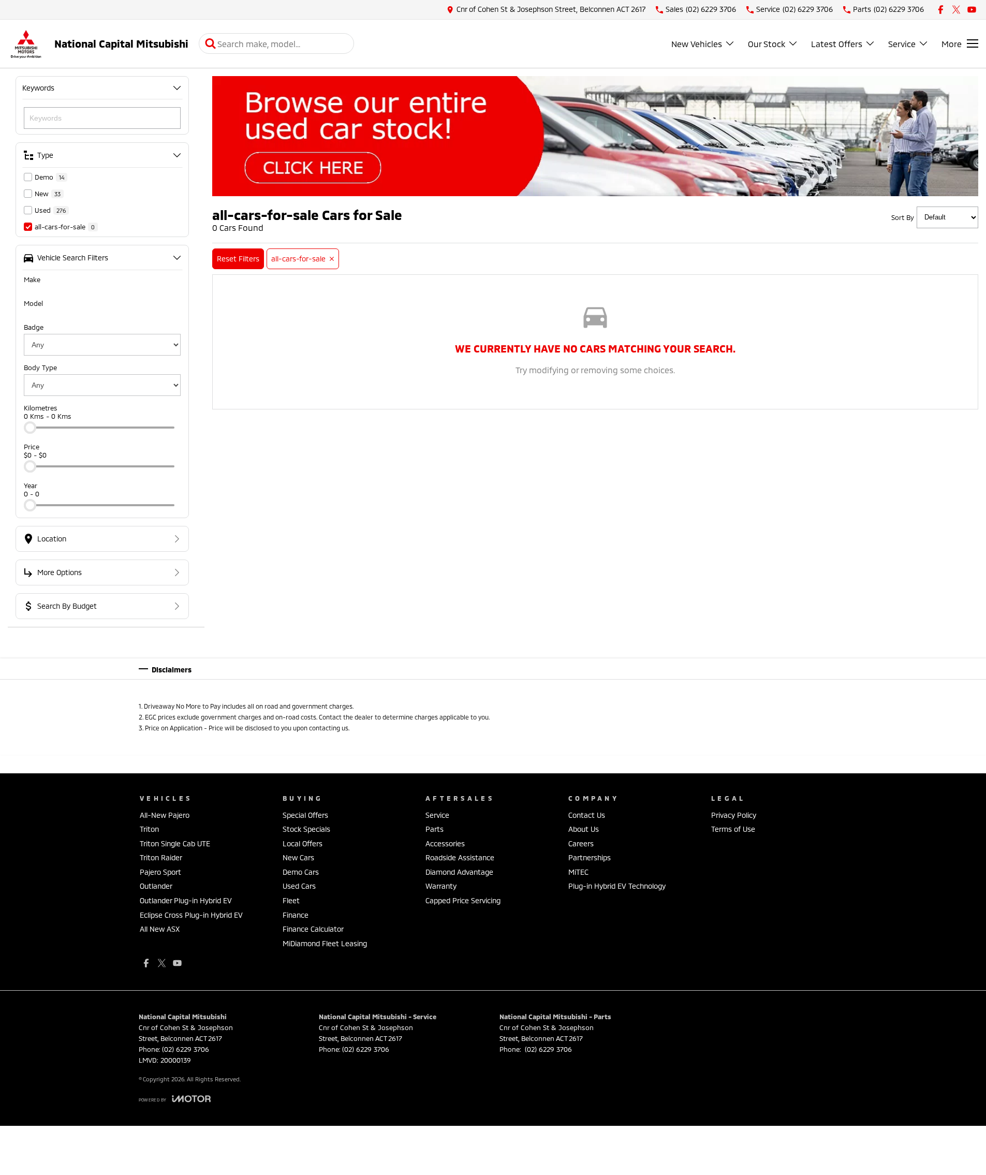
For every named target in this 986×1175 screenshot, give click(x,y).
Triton (149, 829)
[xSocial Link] (956, 9)
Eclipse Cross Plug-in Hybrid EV (191, 914)
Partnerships (589, 857)
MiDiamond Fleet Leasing (325, 943)
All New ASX (160, 928)
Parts (434, 829)
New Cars (298, 857)
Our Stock (766, 44)
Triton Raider (161, 857)
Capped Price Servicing (463, 900)
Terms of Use (733, 829)
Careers (581, 843)
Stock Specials (306, 829)
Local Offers (302, 843)
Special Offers (305, 815)
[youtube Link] (971, 9)
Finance (295, 914)
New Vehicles (696, 44)
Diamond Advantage (459, 872)
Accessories (445, 843)
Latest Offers (836, 44)
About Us (583, 829)
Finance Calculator (313, 928)
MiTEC (578, 872)
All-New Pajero (164, 815)
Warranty (441, 886)
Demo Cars (301, 872)
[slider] (30, 427)
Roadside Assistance (459, 857)
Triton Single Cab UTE (175, 843)
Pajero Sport (160, 872)
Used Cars (299, 886)
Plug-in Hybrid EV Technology (617, 886)
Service (902, 44)
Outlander (156, 886)
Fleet (291, 900)
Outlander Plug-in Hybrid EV (186, 900)
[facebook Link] (940, 9)
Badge (33, 327)
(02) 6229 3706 (185, 1049)
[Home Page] (26, 43)
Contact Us (586, 815)
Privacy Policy (733, 815)
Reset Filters (238, 258)
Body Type (40, 367)
